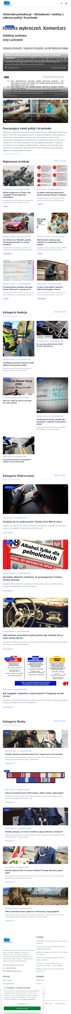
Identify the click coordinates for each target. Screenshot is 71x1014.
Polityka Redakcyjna (60, 1003)
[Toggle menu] (66, 3)
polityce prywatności (29, 999)
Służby (5, 206)
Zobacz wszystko (60, 161)
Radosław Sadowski (9, 236)
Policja (6, 77)
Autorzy (6, 976)
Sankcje (40, 204)
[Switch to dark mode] (61, 3)
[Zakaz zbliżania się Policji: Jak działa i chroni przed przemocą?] (35, 86)
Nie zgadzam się (22, 1004)
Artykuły (39, 937)
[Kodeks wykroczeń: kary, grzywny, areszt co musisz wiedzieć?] (35, 47)
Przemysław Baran (8, 189)
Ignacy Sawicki (41, 189)
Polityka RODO (48, 1003)
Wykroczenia (9, 26)
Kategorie (40, 976)
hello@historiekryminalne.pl (13, 971)
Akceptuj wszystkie (22, 1008)
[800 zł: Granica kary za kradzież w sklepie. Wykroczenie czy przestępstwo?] (35, 111)
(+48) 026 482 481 (10, 968)
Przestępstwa (8, 102)
